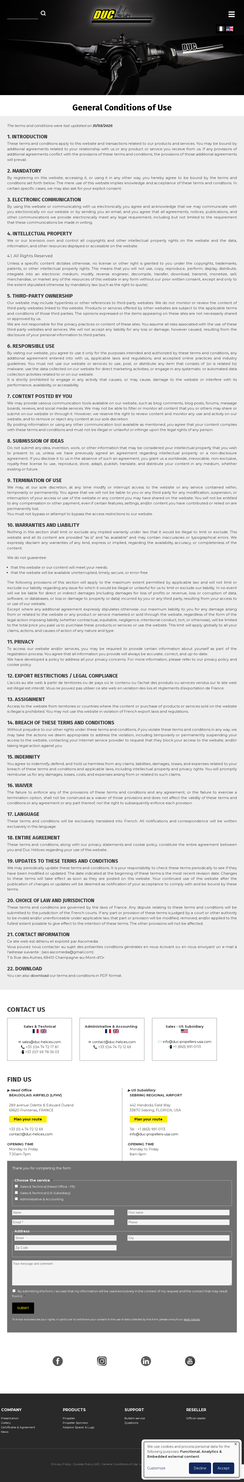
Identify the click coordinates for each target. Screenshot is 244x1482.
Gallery (7, 1422)
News (6, 1432)
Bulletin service (136, 1418)
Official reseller (197, 1418)
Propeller (70, 1418)
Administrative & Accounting (41, 1199)
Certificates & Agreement (19, 1427)
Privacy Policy (61, 1464)
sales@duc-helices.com (41, 1042)
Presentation (11, 1418)
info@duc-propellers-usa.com (187, 1042)
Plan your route (28, 1119)
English (229, 29)
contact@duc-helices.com (114, 1042)
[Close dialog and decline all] (235, 1445)
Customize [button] (156, 1468)
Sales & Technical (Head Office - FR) (47, 1186)
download (39, 975)
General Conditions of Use (120, 1464)
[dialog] (191, 1459)
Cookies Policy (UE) (86, 1464)
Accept (223, 1468)
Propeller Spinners (77, 1422)
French (220, 29)
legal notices (192, 1319)
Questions (132, 1422)
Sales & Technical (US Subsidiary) (45, 1193)
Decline (200, 1468)
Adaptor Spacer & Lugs (80, 1427)
